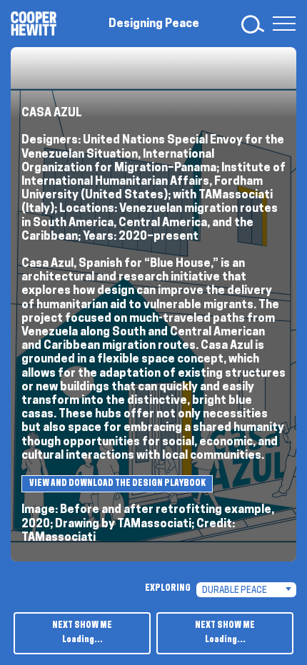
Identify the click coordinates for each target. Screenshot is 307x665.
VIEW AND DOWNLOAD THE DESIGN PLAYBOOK (117, 483)
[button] (280, 23)
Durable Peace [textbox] (234, 591)
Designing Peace (154, 24)
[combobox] (246, 589)
